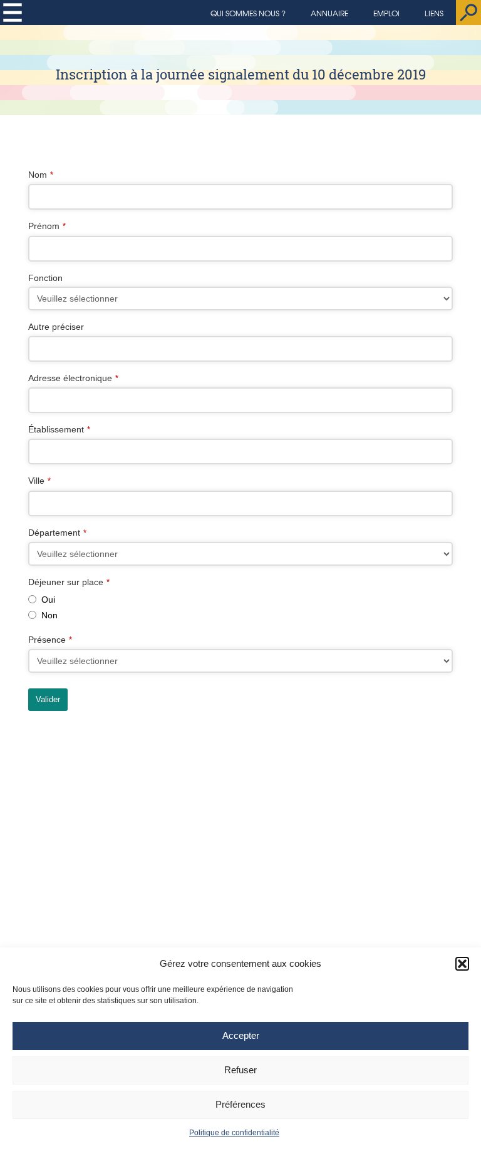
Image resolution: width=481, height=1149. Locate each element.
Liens (434, 13)
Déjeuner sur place (69, 582)
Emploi (386, 13)
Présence (50, 640)
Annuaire (329, 13)
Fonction (45, 278)
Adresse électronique (73, 378)
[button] (462, 964)
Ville (39, 481)
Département (57, 533)
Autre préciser (56, 327)
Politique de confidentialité (234, 1132)
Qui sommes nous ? (248, 13)
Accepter (240, 1035)
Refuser (240, 1070)
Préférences (240, 1104)
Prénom (47, 226)
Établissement (59, 429)
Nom (40, 175)
